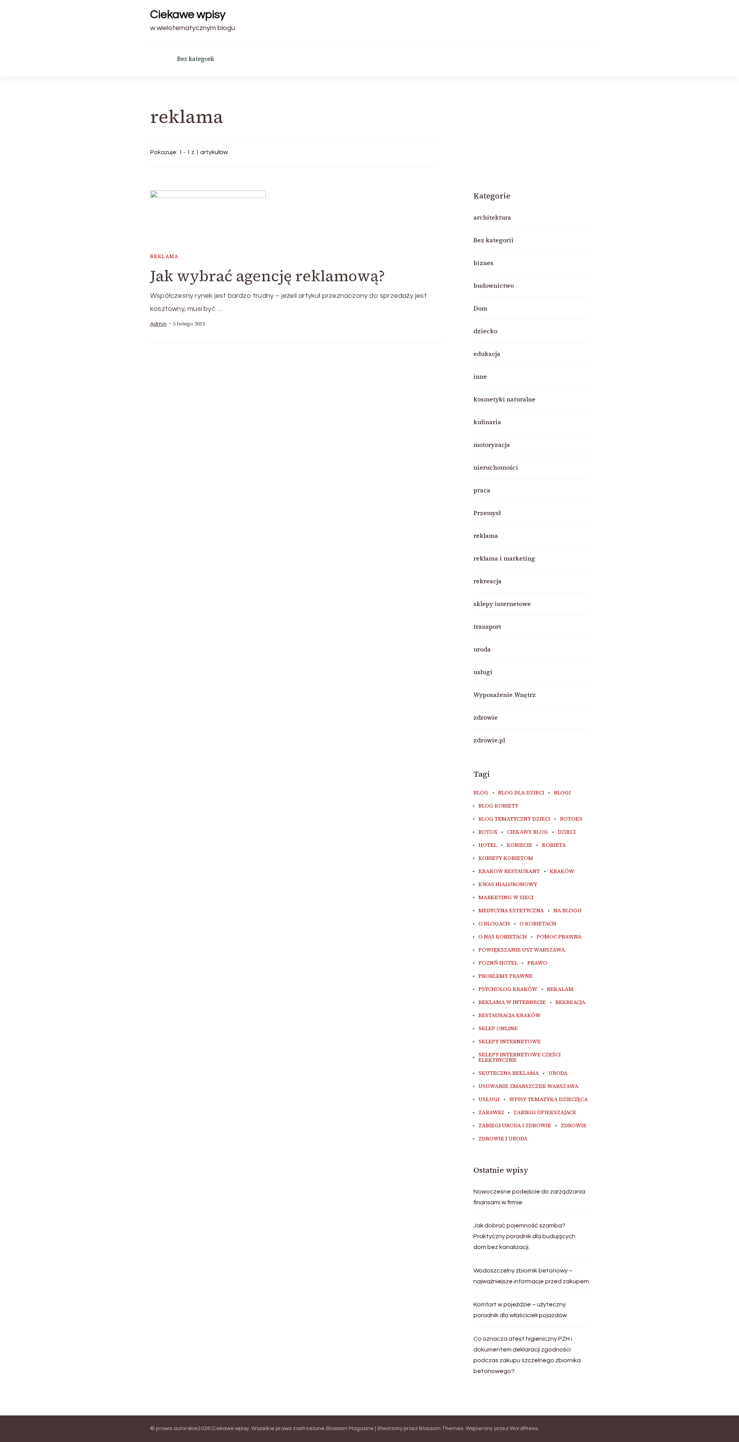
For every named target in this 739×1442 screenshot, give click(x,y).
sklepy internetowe (502, 603)
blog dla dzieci (521, 793)
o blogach (494, 924)
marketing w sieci (505, 897)
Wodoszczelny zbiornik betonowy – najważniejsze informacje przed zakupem (531, 1275)
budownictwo (493, 285)
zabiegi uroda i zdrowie (514, 1125)
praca (481, 490)
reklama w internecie (512, 1002)
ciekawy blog (527, 832)
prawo (537, 963)
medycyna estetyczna (511, 910)
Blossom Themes (441, 1428)
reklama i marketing (504, 558)
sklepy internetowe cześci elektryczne (519, 1057)
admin (158, 324)
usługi (482, 672)
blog (480, 793)
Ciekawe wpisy (188, 14)
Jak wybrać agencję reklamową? (267, 275)
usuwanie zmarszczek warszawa (528, 1086)
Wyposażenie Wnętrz (504, 694)
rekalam (560, 989)
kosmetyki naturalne (504, 399)
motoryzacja (491, 444)
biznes (483, 263)
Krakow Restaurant (509, 871)
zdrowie (485, 717)
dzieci (567, 832)
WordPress (524, 1428)
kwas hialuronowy (507, 884)
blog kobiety (498, 806)
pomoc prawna (559, 937)
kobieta (554, 845)
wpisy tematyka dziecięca (548, 1099)
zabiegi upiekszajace (544, 1112)
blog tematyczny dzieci (514, 819)
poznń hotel (498, 963)
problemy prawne (505, 976)
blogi (562, 793)
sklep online (498, 1028)
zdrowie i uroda (503, 1139)
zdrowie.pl (489, 740)
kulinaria (487, 422)
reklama (164, 256)
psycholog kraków (507, 989)
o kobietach (538, 924)
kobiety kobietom (505, 858)
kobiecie (519, 845)
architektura (492, 217)
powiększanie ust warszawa (521, 950)
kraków (562, 871)
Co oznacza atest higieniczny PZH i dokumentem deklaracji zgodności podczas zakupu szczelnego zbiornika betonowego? (527, 1355)
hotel (487, 845)
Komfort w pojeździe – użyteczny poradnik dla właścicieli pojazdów (520, 1309)
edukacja (486, 353)
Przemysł (487, 513)
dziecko (485, 331)
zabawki (491, 1112)
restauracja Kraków (509, 1015)
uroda (482, 649)
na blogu (567, 910)
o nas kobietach (502, 937)
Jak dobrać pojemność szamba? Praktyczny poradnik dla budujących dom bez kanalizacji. (524, 1236)
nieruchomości (495, 467)
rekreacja (487, 581)
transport (487, 626)
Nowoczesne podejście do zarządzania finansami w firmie (529, 1197)
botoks (571, 819)
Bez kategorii (195, 59)
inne (480, 376)
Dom (480, 308)
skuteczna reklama (508, 1073)
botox (487, 832)
